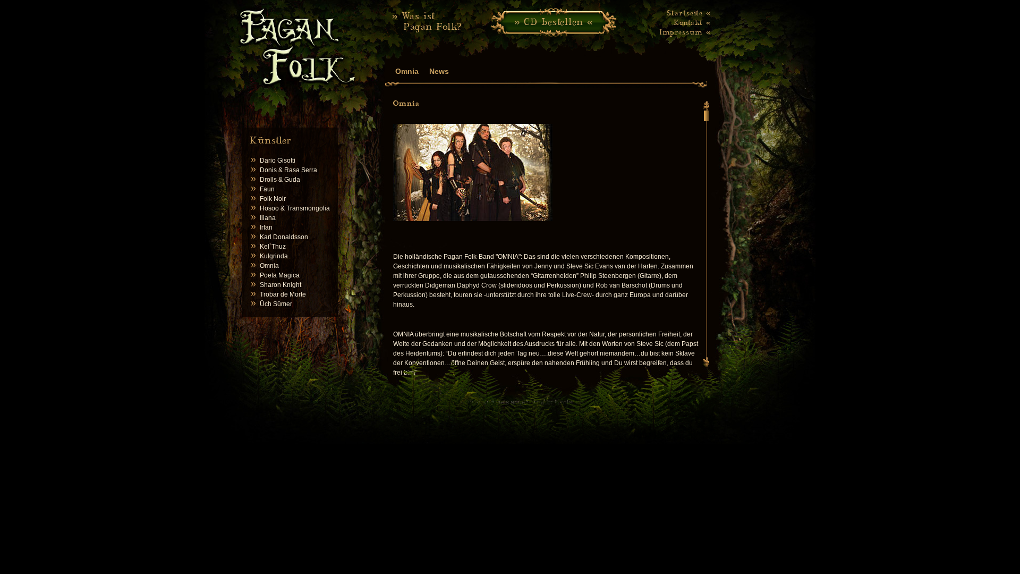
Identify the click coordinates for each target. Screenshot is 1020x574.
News (439, 71)
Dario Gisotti (277, 160)
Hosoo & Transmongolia (295, 208)
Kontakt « (692, 22)
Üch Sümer (276, 304)
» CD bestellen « (553, 21)
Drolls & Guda (280, 179)
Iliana (268, 218)
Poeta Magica (280, 275)
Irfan (266, 227)
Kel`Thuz (273, 246)
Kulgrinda (274, 256)
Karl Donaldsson (284, 237)
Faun (267, 189)
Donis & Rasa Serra (288, 170)
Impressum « (685, 32)
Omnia (269, 265)
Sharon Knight (280, 285)
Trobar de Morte (283, 294)
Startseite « (689, 13)
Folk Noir (273, 198)
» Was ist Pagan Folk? (427, 21)
